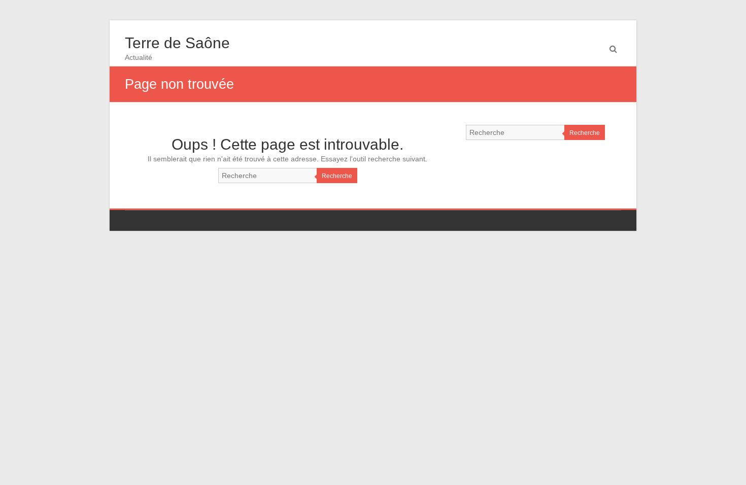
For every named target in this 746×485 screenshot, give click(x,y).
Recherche (337, 176)
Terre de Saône (177, 42)
